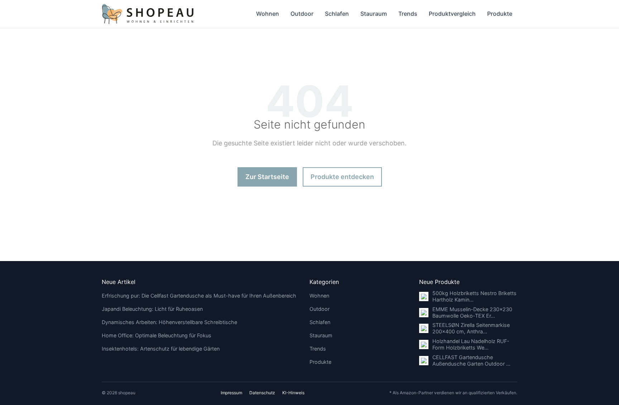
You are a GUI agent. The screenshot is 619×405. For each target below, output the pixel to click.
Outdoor (302, 13)
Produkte (499, 13)
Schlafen (337, 13)
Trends (407, 13)
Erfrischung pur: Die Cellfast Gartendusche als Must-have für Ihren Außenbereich (199, 296)
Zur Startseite (267, 176)
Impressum (231, 392)
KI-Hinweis (293, 392)
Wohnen (267, 13)
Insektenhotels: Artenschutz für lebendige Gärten (161, 349)
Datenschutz (262, 392)
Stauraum (373, 13)
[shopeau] (148, 14)
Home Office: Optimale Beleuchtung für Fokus (156, 335)
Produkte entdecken (342, 176)
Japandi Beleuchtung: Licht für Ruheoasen (152, 309)
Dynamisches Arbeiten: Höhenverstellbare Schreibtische (169, 322)
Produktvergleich (452, 13)
